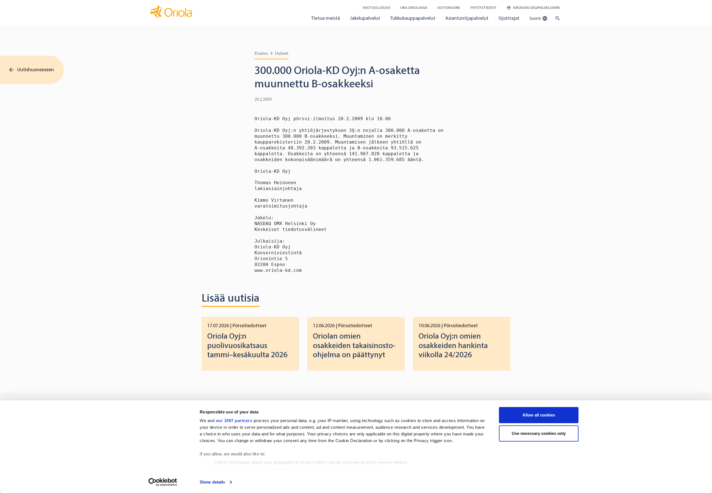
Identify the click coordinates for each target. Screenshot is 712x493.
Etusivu (261, 53)
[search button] (556, 18)
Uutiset (282, 53)
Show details (212, 482)
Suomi (535, 18)
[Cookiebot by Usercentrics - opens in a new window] (163, 482)
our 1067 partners (234, 420)
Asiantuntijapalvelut (466, 18)
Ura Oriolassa (413, 8)
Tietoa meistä (325, 18)
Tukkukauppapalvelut (412, 18)
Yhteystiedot (483, 8)
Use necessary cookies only (539, 433)
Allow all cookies (538, 415)
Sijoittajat (509, 18)
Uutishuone (448, 8)
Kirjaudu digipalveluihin (536, 8)
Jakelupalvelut (365, 18)
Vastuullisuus (376, 8)
